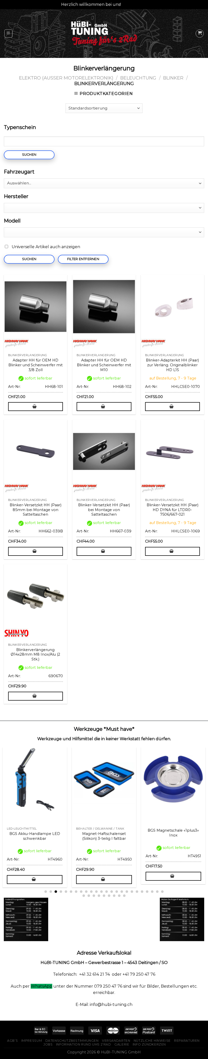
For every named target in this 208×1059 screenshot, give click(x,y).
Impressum (31, 1040)
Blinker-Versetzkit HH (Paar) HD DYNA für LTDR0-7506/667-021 (172, 510)
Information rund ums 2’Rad (83, 1044)
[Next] (194, 812)
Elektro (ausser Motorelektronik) (66, 78)
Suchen (29, 154)
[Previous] (13, 812)
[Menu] (8, 33)
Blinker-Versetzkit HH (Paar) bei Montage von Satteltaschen (104, 510)
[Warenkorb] (200, 33)
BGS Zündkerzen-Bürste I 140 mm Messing (111, 836)
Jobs (48, 1044)
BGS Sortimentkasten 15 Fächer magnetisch (42, 832)
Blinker (173, 78)
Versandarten (116, 1040)
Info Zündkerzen (149, 1044)
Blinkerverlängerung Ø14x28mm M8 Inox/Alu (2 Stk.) (35, 654)
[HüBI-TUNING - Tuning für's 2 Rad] (104, 33)
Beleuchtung (138, 78)
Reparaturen (187, 1040)
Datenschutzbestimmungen (72, 1040)
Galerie (121, 1044)
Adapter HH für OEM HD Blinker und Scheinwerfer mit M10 (104, 365)
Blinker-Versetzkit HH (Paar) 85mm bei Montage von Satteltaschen (35, 510)
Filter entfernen (83, 259)
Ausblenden (134, 4)
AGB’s (12, 1040)
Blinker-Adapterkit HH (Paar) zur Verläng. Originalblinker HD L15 (172, 365)
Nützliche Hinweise (152, 1040)
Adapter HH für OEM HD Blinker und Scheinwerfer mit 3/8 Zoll (35, 365)
